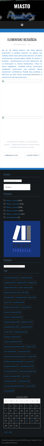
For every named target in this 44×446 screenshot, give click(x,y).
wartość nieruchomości (14, 386)
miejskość (27, 322)
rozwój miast (10, 371)
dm (29, 44)
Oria (40, 440)
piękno (31, 347)
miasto (25, 307)
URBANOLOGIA (11, 155)
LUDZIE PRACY (33, 155)
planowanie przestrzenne (15, 356)
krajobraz (19, 302)
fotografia (21, 297)
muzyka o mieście (12, 337)
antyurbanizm (23, 144)
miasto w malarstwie (13, 317)
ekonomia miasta (12, 292)
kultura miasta (34, 144)
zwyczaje (30, 147)
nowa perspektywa (12, 342)
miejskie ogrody (11, 322)
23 (16, 421)
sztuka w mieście (12, 376)
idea (32, 297)
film (25, 292)
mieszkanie (26, 327)
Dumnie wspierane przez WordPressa (16, 440)
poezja (32, 356)
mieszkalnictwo (11, 327)
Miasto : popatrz (12, 211)
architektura (26, 278)
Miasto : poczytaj (12, 204)
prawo (29, 361)
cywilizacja (9, 283)
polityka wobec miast (18, 147)
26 (32, 421)
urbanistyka (10, 381)
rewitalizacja (26, 366)
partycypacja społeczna (14, 347)
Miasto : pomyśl (26, 142)
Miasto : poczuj (12, 200)
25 (27, 421)
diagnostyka (10, 287)
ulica (25, 376)
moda (8, 332)
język (7, 302)
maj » (10, 432)
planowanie (24, 351)
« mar (6, 432)
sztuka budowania (27, 371)
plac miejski (10, 351)
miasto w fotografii (12, 312)
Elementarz (35, 74)
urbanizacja (24, 381)
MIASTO (22, 6)
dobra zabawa (25, 287)
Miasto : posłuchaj (13, 214)
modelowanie (20, 332)
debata (21, 283)
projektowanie (11, 366)
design (32, 283)
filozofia (8, 297)
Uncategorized (12, 217)
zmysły (30, 386)
